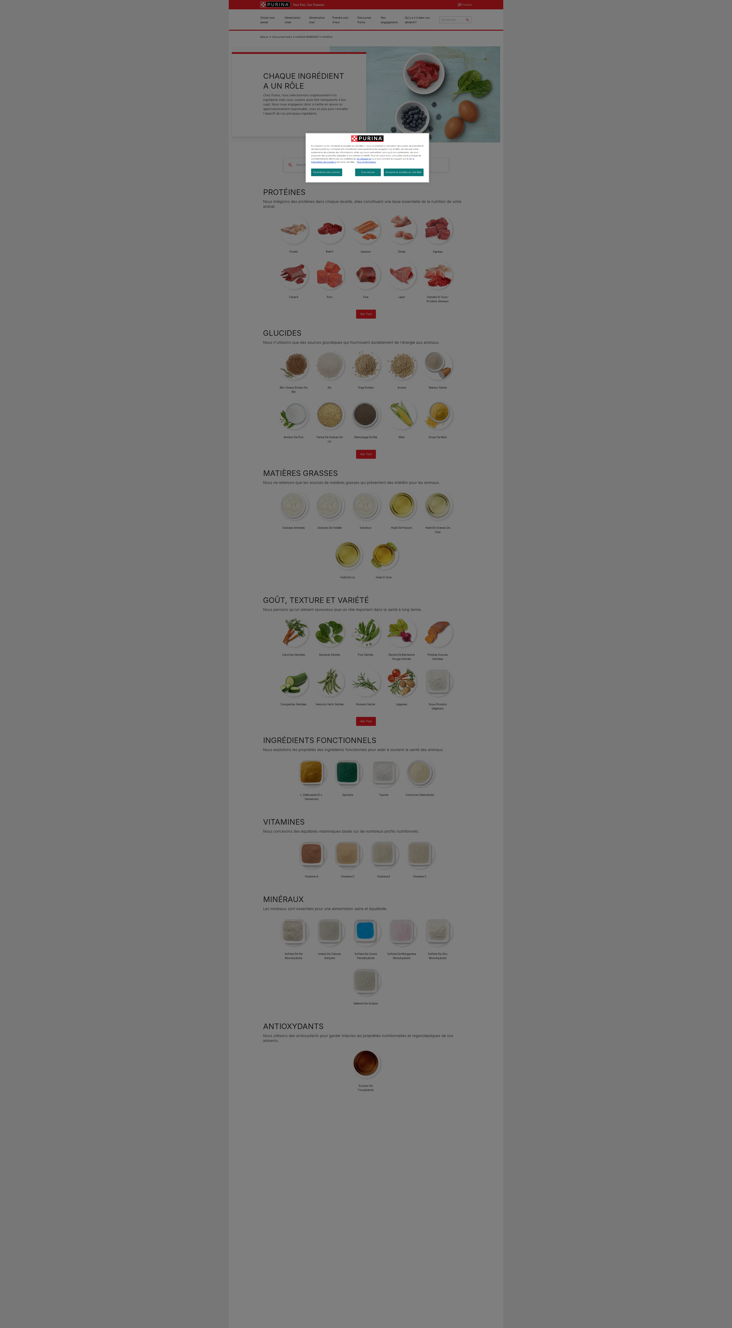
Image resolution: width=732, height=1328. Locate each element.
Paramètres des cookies (326, 172)
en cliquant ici (364, 158)
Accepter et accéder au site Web (404, 172)
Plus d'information (366, 162)
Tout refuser (368, 172)
